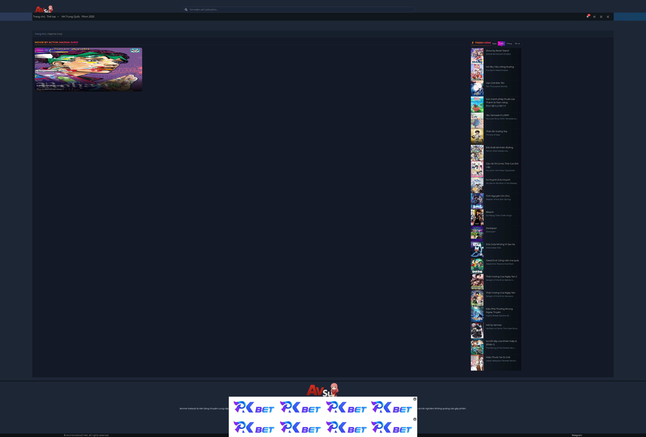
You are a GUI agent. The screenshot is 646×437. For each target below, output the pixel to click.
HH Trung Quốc (71, 16)
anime (105, 10)
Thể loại (52, 16)
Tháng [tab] (509, 44)
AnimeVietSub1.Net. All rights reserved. (87, 435)
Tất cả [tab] (517, 44)
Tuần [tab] (501, 44)
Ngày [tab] (494, 44)
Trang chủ (39, 16)
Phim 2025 (88, 16)
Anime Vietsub (188, 408)
